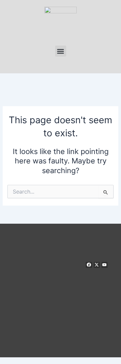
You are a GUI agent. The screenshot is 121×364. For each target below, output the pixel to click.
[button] (60, 51)
